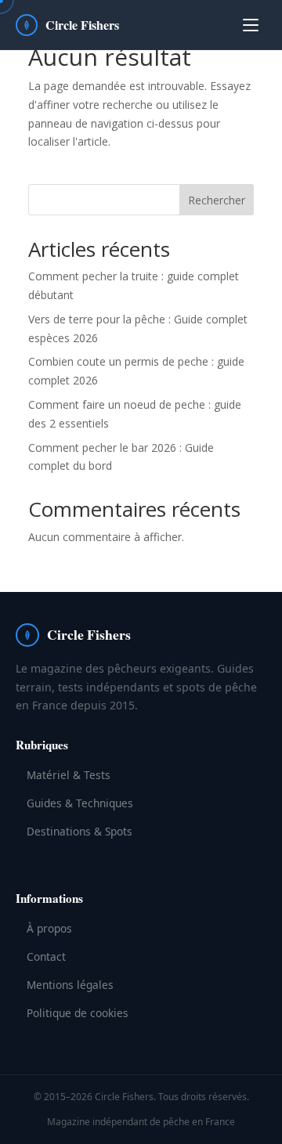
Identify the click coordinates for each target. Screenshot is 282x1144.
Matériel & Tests (68, 774)
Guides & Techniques (80, 803)
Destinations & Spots (79, 831)
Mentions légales (70, 984)
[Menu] (250, 25)
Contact (46, 956)
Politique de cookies (77, 1012)
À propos (49, 928)
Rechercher (216, 200)
